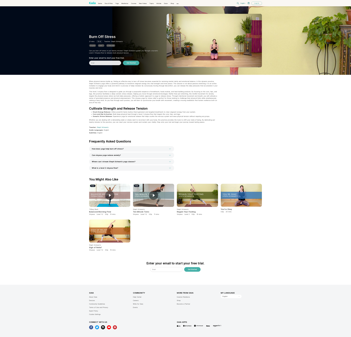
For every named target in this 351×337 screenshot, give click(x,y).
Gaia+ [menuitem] (166, 3)
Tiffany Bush (93, 209)
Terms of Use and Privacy (98, 307)
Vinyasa (92, 214)
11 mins (156, 214)
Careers (136, 300)
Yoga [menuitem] (117, 3)
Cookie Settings (95, 314)
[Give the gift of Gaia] (249, 3)
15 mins (113, 214)
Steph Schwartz (117, 41)
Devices (92, 300)
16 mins (199, 214)
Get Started (131, 63)
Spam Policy (93, 311)
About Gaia (93, 297)
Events (135, 307)
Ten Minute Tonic (141, 212)
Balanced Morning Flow (100, 212)
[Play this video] (109, 195)
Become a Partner (183, 304)
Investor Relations (183, 297)
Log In (256, 3)
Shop (179, 300)
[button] (131, 148)
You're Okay (226, 209)
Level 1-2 (100, 214)
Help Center (137, 297)
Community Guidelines (97, 304)
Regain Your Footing (186, 212)
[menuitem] (100, 3)
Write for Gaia (138, 304)
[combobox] (231, 296)
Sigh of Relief (95, 247)
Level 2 (187, 214)
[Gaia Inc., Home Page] (92, 3)
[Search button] (238, 3)
